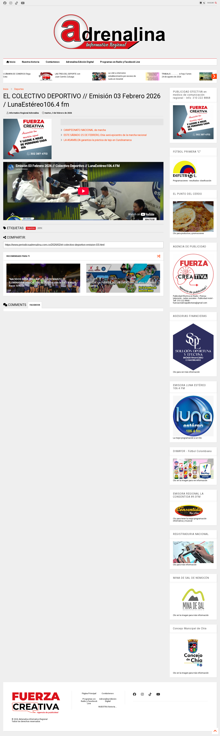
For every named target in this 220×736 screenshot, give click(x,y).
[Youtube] (23, 3)
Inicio (12, 62)
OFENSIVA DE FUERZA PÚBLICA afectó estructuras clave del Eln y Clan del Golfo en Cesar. (143, 76)
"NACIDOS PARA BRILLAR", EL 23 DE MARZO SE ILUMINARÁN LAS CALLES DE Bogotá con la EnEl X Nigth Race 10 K (42, 283)
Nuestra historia (30, 62)
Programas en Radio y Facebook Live (120, 62)
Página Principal (89, 693)
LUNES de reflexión (30, 74)
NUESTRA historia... (107, 707)
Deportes (19, 89)
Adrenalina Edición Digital (80, 62)
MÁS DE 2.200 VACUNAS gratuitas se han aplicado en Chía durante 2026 (197, 76)
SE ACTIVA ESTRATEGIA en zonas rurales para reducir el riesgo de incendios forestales (90, 76)
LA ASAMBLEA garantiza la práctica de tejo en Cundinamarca (98, 140)
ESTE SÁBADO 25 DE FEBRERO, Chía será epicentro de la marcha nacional (105, 135)
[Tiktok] (16, 3)
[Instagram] (10, 3)
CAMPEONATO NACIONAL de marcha (85, 130)
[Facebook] (4, 3)
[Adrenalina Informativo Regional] (110, 54)
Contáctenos (53, 62)
